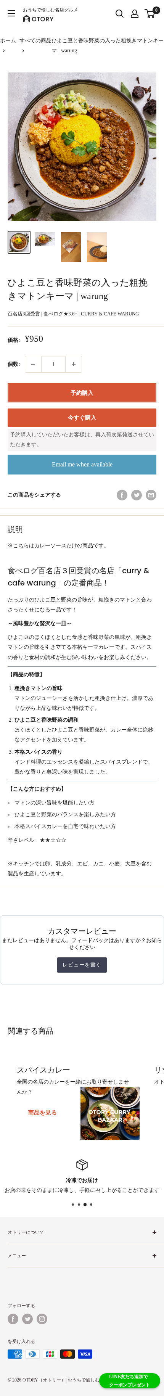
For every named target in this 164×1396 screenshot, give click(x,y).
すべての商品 (35, 40)
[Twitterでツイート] (136, 495)
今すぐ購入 (82, 418)
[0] (150, 13)
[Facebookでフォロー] (13, 1319)
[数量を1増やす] (74, 364)
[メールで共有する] (151, 495)
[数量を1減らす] (33, 364)
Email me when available (82, 464)
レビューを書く (82, 965)
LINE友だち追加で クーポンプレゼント (129, 1381)
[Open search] (120, 14)
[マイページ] (134, 14)
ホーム (8, 40)
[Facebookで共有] (122, 495)
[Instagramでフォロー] (42, 1319)
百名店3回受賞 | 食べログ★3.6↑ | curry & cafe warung (73, 314)
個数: (14, 364)
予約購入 (82, 393)
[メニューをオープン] (11, 13)
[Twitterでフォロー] (27, 1319)
